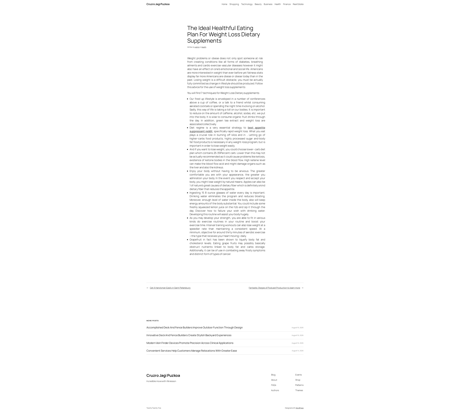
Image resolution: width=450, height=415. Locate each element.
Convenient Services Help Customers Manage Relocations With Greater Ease (191, 350)
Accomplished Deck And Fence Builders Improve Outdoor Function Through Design (194, 327)
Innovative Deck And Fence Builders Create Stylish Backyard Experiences (188, 335)
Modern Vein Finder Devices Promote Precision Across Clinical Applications (189, 343)
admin (197, 47)
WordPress (300, 408)
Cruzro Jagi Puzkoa (157, 4)
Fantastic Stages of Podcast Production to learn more (274, 287)
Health (203, 47)
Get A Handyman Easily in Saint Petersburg (170, 287)
